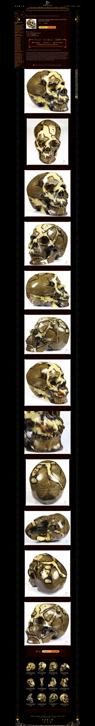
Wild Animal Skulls (18, 57)
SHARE (40, 652)
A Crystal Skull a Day (19, 25)
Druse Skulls (17, 48)
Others (17, 66)
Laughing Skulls (18, 53)
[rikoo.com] (44, 722)
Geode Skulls (18, 49)
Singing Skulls (18, 44)
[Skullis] (47, 3)
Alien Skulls (18, 40)
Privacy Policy (54, 716)
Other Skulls (18, 64)
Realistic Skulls (18, 26)
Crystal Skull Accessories (19, 61)
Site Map (63, 716)
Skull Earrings (18, 34)
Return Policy (59, 716)
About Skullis (32, 716)
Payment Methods (43, 716)
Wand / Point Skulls (18, 54)
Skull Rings (17, 30)
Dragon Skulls (18, 45)
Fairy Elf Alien (18, 41)
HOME (37, 651)
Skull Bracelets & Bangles (19, 36)
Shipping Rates (37, 716)
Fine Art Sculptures (19, 29)
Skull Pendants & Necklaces (19, 32)
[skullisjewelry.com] (47, 722)
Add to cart (43, 27)
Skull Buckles (17, 37)
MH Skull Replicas (18, 58)
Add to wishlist (52, 27)
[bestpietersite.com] (50, 722)
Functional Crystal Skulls (18, 63)
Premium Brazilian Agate (18, 51)
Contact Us (49, 716)
